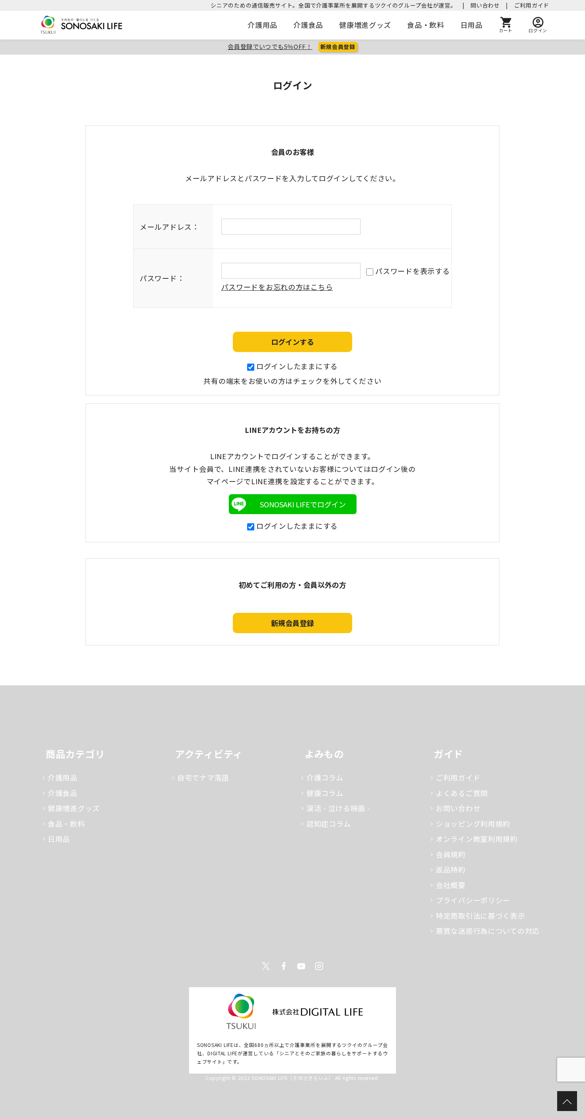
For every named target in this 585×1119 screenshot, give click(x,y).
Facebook (284, 966)
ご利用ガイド (531, 5)
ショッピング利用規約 (473, 823)
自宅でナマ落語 (203, 777)
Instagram (319, 966)
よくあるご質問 (462, 793)
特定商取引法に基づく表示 (480, 915)
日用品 (471, 24)
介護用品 (262, 24)
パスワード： (162, 278)
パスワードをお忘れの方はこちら (277, 287)
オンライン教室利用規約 (477, 838)
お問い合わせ (458, 808)
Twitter (266, 966)
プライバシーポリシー (473, 900)
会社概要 (451, 885)
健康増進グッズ (365, 24)
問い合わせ (485, 5)
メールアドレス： (169, 226)
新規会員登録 (337, 47)
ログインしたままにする (297, 366)
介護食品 (308, 24)
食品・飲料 (426, 24)
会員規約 (451, 854)
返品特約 (451, 869)
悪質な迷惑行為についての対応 (488, 930)
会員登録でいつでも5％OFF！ (270, 46)
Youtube (301, 966)
